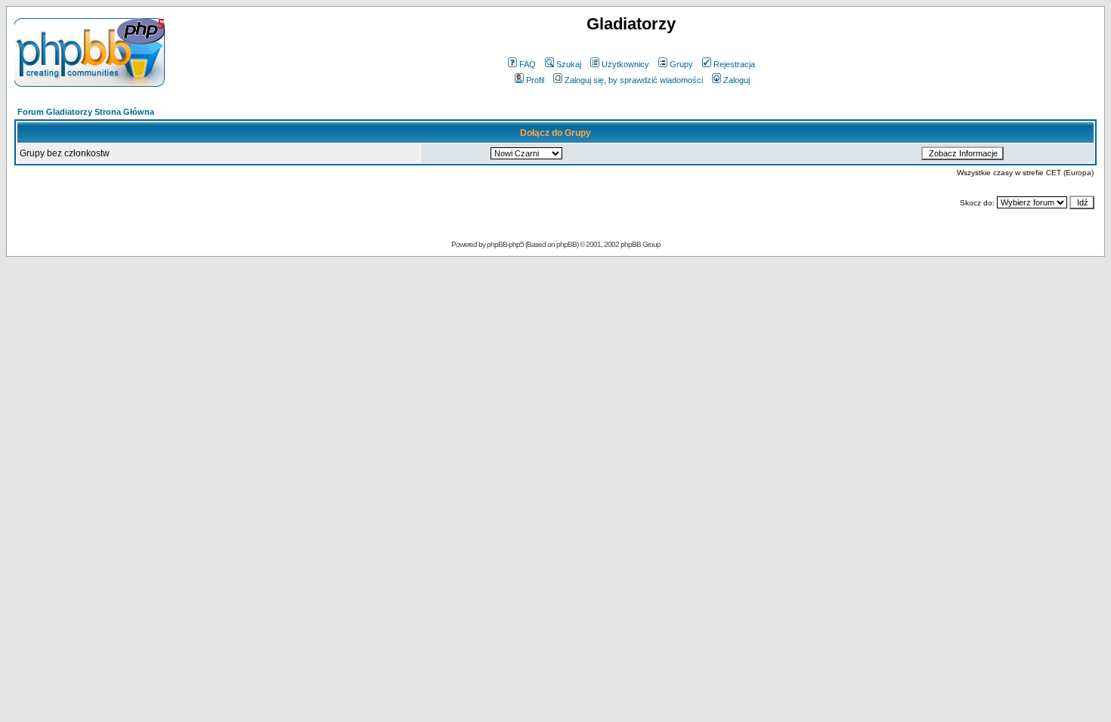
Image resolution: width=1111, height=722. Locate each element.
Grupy (681, 64)
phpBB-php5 (506, 244)
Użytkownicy (625, 64)
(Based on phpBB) (551, 244)
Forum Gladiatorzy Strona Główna (85, 111)
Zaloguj (736, 80)
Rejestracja (734, 64)
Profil (535, 80)
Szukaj (568, 64)
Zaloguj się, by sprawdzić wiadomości (634, 80)
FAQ (527, 64)
